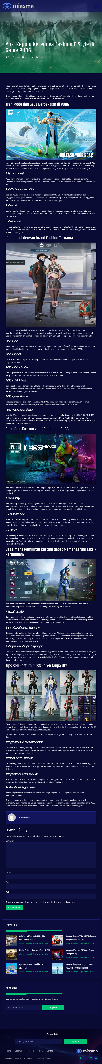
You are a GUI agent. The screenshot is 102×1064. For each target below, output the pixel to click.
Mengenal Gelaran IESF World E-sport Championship (80, 952)
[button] (97, 6)
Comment (11, 841)
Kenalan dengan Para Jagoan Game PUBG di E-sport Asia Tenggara (79, 966)
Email (9, 882)
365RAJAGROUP (46, 1059)
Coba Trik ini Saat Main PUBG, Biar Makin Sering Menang (32, 938)
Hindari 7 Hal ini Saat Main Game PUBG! (34, 950)
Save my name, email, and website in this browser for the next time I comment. (42, 902)
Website (9, 892)
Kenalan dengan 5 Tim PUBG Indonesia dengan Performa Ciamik (81, 938)
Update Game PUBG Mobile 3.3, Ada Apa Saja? (33, 966)
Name (9, 872)
